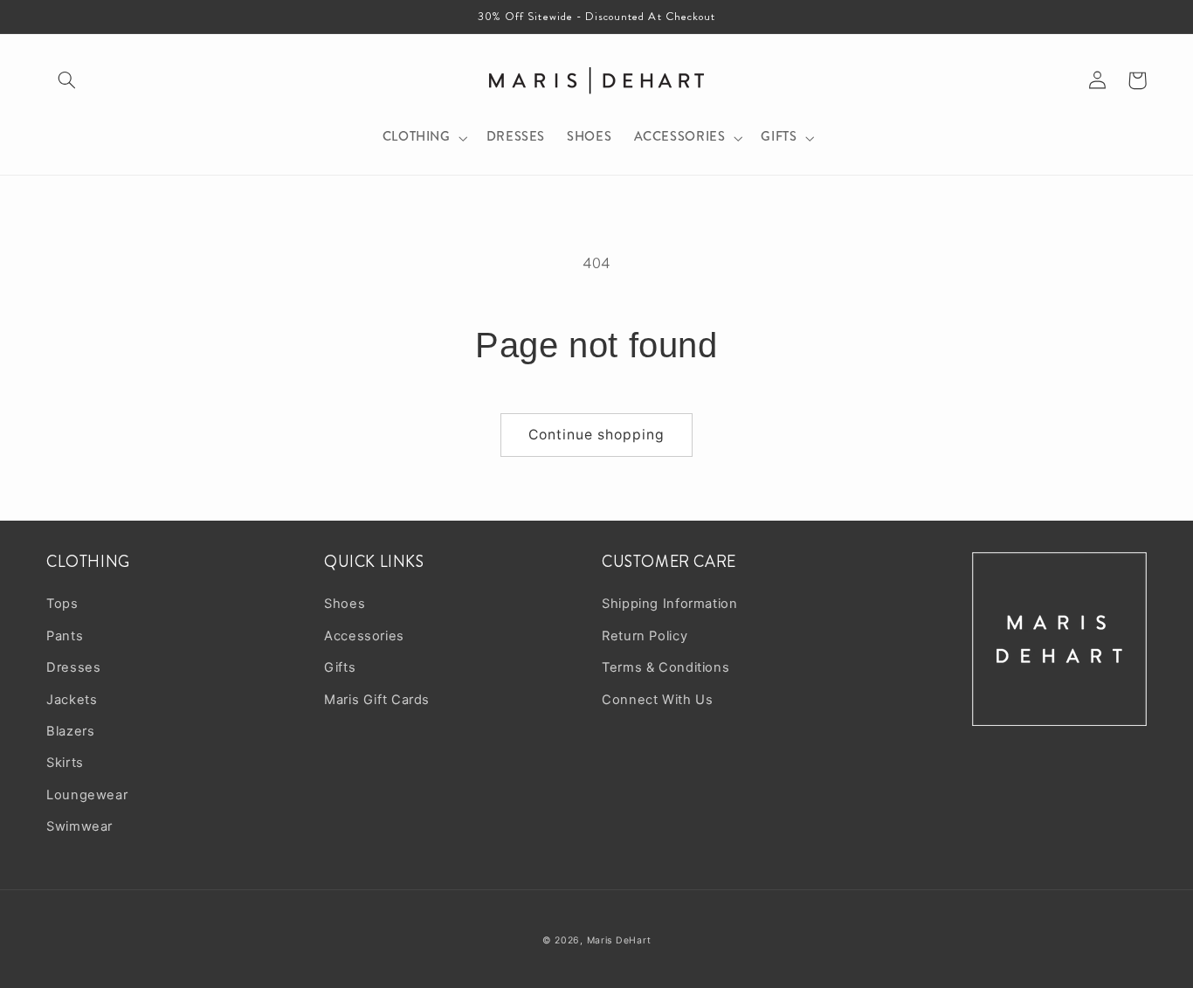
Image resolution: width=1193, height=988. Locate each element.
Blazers (70, 731)
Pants (64, 636)
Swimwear (79, 826)
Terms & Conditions (665, 667)
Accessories (364, 636)
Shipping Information (670, 603)
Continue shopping (596, 434)
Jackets (71, 700)
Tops (62, 603)
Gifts (339, 667)
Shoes (344, 603)
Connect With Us (657, 700)
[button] (66, 80)
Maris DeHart (619, 940)
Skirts (65, 762)
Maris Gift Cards (377, 700)
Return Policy (644, 636)
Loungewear (87, 795)
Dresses (73, 667)
